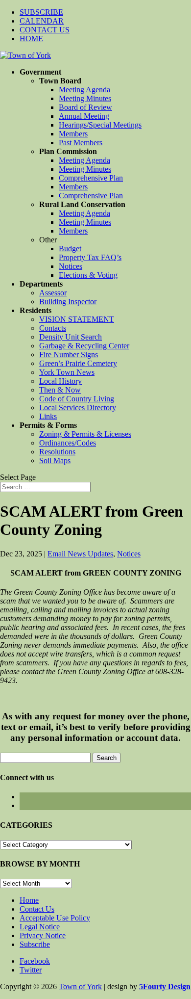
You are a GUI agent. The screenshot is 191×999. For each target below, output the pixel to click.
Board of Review (85, 107)
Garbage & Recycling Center (84, 346)
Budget (70, 248)
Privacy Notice (43, 935)
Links (48, 416)
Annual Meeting (84, 116)
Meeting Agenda (84, 89)
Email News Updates (80, 554)
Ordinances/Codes (67, 443)
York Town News (67, 372)
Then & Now (60, 390)
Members (73, 134)
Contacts (52, 328)
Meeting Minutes (85, 98)
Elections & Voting (88, 275)
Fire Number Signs (68, 354)
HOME (31, 38)
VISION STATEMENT (76, 319)
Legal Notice (40, 926)
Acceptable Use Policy (55, 918)
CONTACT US (45, 30)
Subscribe (35, 944)
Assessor (53, 293)
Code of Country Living (76, 398)
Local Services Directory (77, 407)
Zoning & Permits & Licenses (85, 434)
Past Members (80, 142)
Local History (60, 381)
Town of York (80, 986)
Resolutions (57, 451)
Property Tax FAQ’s (90, 257)
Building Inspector (67, 301)
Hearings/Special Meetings (100, 125)
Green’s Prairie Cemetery (78, 363)
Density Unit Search (70, 337)
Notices (70, 266)
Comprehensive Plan (91, 178)
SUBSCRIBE (41, 12)
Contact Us (37, 909)
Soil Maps (55, 460)
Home (29, 900)
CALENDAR (42, 21)
